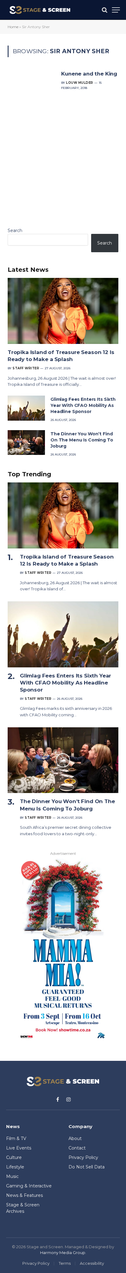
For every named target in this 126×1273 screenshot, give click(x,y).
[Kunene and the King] (32, 133)
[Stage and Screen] (40, 10)
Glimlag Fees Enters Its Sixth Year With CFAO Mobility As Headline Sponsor (83, 405)
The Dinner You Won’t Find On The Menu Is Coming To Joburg (81, 440)
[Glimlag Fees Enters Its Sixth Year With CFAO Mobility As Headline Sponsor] (26, 408)
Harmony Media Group (62, 1252)
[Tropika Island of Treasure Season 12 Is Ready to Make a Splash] (63, 311)
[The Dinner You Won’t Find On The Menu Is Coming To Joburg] (26, 442)
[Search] (105, 10)
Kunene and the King (89, 74)
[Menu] (116, 10)
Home (13, 26)
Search (15, 230)
